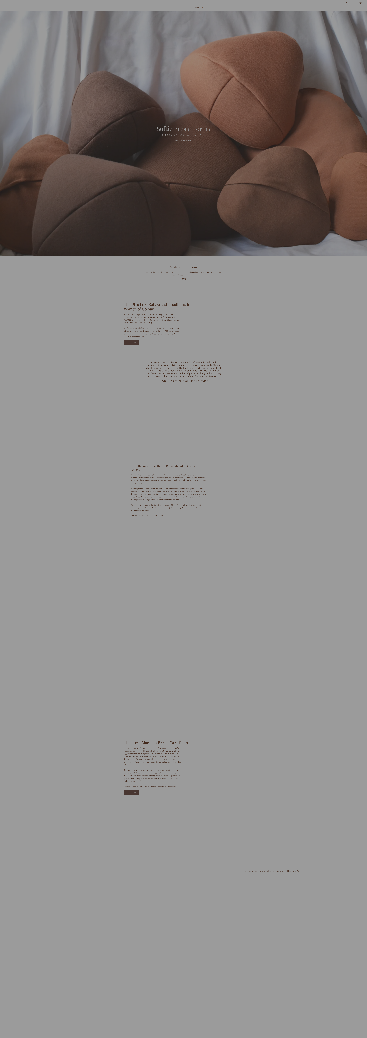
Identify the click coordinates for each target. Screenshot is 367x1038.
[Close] (210, 505)
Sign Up (183, 527)
